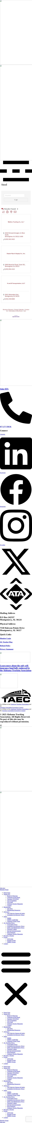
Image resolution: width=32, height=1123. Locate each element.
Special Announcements (14, 931)
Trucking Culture (12, 929)
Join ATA (4, 389)
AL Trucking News (9, 923)
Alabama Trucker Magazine (15, 904)
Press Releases (11, 932)
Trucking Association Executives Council (11, 707)
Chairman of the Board (13, 897)
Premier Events (11, 940)
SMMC (9, 918)
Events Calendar (19, 309)
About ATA (7, 894)
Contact (9, 905)
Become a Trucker (9, 935)
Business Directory (8, 309)
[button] (2, 209)
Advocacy (6, 912)
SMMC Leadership (12, 920)
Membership (7, 907)
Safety (5, 916)
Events (5, 937)
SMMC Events (11, 942)
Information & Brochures (15, 311)
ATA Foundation (12, 900)
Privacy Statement (6, 649)
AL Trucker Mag (6, 642)
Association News (12, 924)
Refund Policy (5, 646)
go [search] (17, 200)
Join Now (10, 908)
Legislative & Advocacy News (15, 915)
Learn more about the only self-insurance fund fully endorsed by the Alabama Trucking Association (15, 668)
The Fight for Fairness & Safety (16, 913)
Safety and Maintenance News (15, 928)
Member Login (5, 638)
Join (25, 311)
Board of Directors (12, 896)
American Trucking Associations (19, 704)
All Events (10, 939)
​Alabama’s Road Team (13, 921)
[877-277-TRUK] (16, 423)
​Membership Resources (13, 910)
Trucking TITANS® (13, 899)
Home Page (7, 892)
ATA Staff (10, 902)
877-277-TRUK (5, 427)
